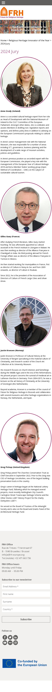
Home (4, 40)
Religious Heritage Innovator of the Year (29, 40)
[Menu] (3, 3)
